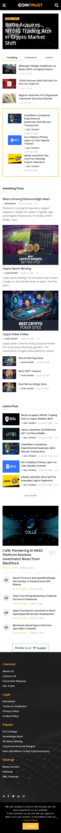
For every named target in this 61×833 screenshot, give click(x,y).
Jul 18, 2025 (43, 388)
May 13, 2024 (28, 568)
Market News (12, 19)
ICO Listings (10, 731)
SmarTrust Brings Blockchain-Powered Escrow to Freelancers (34, 597)
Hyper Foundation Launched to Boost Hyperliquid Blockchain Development (34, 612)
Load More (30, 495)
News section (11, 766)
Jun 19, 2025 (27, 273)
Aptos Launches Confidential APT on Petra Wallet (38, 431)
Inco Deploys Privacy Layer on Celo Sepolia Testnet (36, 140)
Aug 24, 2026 (26, 203)
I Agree (30, 826)
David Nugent (11, 273)
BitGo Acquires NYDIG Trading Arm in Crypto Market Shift (28, 33)
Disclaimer (9, 701)
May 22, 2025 (28, 339)
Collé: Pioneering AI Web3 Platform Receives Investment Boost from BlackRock (23, 556)
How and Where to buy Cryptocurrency (26, 751)
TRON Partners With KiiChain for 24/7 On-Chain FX (38, 82)
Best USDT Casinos (30, 371)
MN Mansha (10, 203)
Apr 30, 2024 (38, 633)
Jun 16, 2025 (43, 375)
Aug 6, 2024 (37, 589)
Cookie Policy (11, 716)
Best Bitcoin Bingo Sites (33, 384)
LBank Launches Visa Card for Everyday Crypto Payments (36, 159)
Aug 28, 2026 (32, 133)
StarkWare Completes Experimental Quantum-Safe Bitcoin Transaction (37, 120)
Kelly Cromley (32, 129)
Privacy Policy (11, 711)
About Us (8, 671)
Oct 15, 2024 (38, 618)
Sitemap (8, 771)
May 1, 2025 (37, 603)
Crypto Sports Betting (17, 268)
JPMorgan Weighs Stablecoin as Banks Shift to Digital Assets (37, 67)
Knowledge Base (13, 736)
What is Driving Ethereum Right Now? (26, 199)
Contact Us (9, 676)
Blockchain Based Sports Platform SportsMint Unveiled (32, 627)
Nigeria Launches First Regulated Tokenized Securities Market (38, 96)
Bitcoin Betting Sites (31, 358)
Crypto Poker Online (15, 334)
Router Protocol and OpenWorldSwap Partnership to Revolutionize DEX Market (34, 581)
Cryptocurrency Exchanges (19, 746)
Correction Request (14, 681)
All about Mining (13, 741)
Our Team (9, 686)
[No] (56, 817)
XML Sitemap (10, 776)
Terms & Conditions (15, 706)
